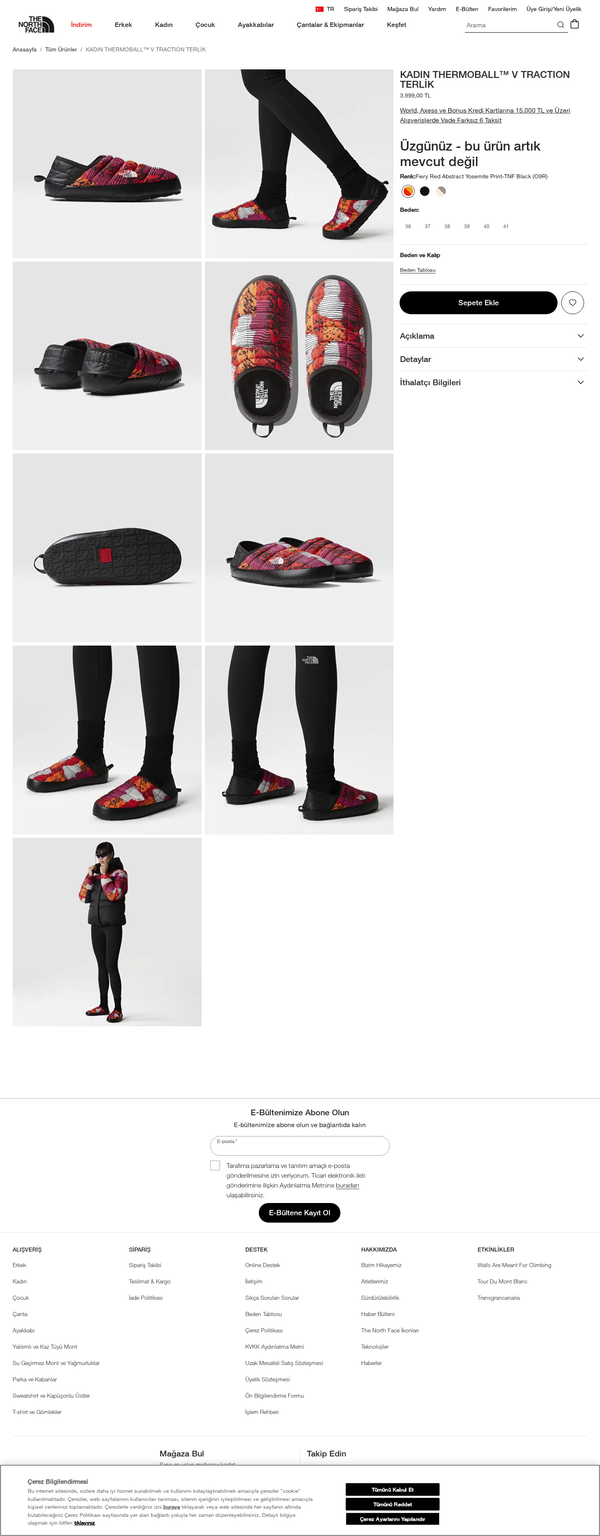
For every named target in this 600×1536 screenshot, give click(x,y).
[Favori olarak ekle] (572, 302)
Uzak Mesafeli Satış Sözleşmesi (284, 1362)
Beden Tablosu (418, 270)
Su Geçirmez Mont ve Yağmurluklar (56, 1362)
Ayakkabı (24, 1330)
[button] (493, 115)
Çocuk (21, 1297)
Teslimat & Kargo (150, 1281)
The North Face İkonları (390, 1330)
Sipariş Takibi (145, 1264)
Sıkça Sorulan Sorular (272, 1297)
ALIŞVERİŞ (27, 1249)
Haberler (371, 1362)
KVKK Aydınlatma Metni (274, 1346)
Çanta (20, 1313)
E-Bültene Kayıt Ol (299, 1212)
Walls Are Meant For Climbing (514, 1264)
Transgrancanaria (499, 1297)
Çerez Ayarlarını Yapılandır (392, 1519)
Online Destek (262, 1264)
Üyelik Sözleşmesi (267, 1379)
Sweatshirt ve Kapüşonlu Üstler (51, 1395)
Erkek (19, 1264)
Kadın (20, 1281)
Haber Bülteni (378, 1313)
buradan (347, 1185)
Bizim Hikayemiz (381, 1264)
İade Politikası (146, 1297)
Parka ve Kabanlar (35, 1379)
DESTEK (256, 1249)
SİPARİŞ (140, 1249)
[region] (300, 1500)
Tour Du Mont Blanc (502, 1281)
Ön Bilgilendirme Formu (274, 1395)
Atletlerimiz (374, 1281)
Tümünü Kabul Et (392, 1490)
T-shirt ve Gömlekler (37, 1411)
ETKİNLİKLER (496, 1249)
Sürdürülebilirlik (380, 1297)
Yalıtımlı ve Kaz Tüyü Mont (45, 1346)
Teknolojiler (375, 1346)
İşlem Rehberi (262, 1411)
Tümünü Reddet (392, 1504)
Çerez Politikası (264, 1330)
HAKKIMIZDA (379, 1249)
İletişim (253, 1281)
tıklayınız (84, 1523)
